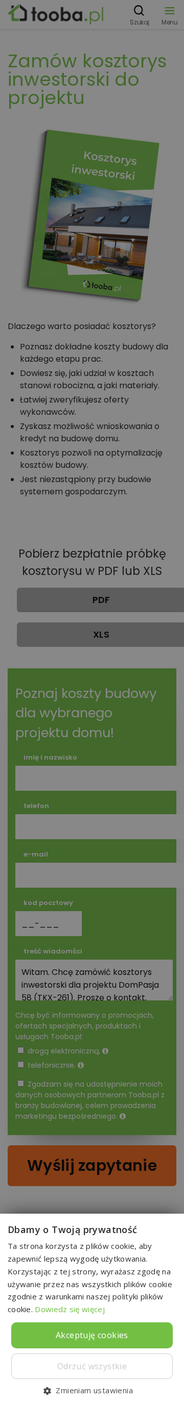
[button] (92, 1390)
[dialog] (92, 703)
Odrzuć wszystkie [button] (92, 1366)
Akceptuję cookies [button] (92, 1335)
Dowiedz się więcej (69, 1309)
